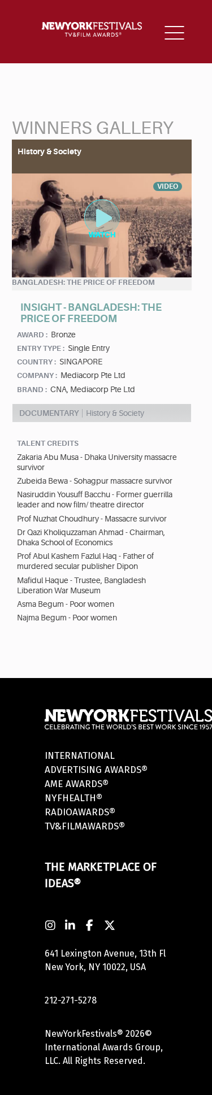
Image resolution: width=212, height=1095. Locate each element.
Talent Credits (48, 443)
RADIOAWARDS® (80, 812)
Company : (37, 375)
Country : (36, 362)
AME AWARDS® (77, 784)
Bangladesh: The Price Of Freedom (83, 282)
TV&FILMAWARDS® (85, 826)
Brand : (32, 389)
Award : (32, 335)
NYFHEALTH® (73, 798)
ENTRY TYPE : (40, 348)
